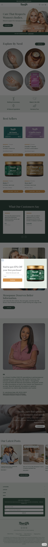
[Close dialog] (3, 260)
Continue (12, 280)
